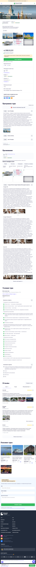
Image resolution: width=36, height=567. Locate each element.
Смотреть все (31, 105)
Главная (4, 6)
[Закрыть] (32, 111)
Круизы (8, 6)
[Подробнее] (14, 21)
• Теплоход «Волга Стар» (11, 154)
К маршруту (6, 81)
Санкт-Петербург (5, 17)
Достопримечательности (16, 530)
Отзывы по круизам (15, 532)
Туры (1, 517)
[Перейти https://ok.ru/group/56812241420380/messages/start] (12, 98)
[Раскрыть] (32, 136)
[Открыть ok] (18, 557)
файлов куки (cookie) (21, 560)
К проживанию (6, 72)
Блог (13, 517)
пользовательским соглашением (20, 508)
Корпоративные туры (4, 530)
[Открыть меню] (1, 3)
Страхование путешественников (6, 532)
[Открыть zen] (25, 557)
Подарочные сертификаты (5, 528)
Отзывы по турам (15, 528)
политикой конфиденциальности (10, 508)
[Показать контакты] (34, 3)
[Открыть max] (32, 557)
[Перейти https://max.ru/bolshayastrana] (7, 98)
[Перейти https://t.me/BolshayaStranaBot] (9, 98)
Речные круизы (12, 6)
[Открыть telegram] (4, 557)
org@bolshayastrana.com (8, 546)
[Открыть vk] (11, 557)
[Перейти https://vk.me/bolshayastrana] (5, 98)
